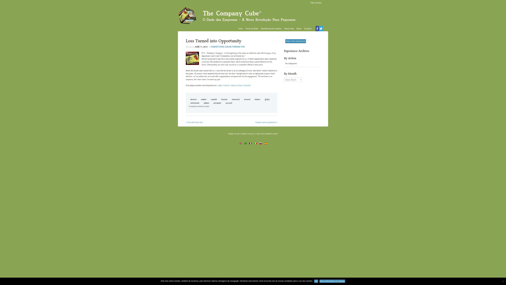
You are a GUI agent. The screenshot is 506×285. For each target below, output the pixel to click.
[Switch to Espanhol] (265, 143)
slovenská (236, 99)
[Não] (502, 281)
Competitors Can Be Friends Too (228, 46)
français (224, 99)
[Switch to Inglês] (240, 143)
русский (229, 103)
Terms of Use (234, 134)
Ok (316, 281)
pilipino (206, 103)
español (214, 99)
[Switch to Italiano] (255, 143)
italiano (257, 99)
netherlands (194, 103)
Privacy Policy (247, 134)
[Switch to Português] (245, 143)
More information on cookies (332, 281)
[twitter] (321, 28)
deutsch (193, 99)
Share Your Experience (295, 41)
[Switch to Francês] (250, 143)
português (217, 103)
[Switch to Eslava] (260, 143)
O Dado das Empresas (253, 16)
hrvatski (247, 99)
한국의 (267, 100)
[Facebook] (317, 28)
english (203, 99)
